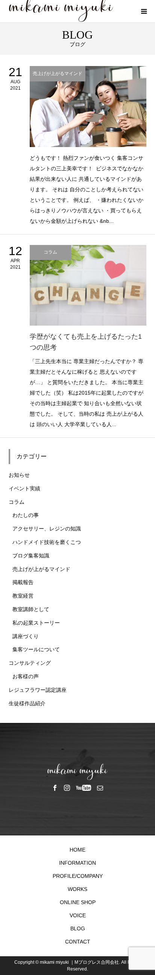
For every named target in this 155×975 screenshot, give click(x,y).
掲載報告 (22, 582)
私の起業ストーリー (36, 623)
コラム (16, 502)
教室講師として (30, 609)
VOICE (78, 915)
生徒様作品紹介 (27, 703)
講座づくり (25, 636)
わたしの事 (25, 515)
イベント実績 (24, 488)
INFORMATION (77, 863)
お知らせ (19, 475)
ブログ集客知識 (30, 556)
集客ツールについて (36, 649)
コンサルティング (30, 663)
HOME (77, 850)
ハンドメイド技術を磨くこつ (46, 542)
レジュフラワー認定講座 (38, 690)
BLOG (77, 928)
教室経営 (22, 596)
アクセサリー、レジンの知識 (46, 529)
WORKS (77, 889)
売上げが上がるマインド (41, 569)
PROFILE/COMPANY (78, 876)
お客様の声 (25, 676)
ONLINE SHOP (78, 902)
